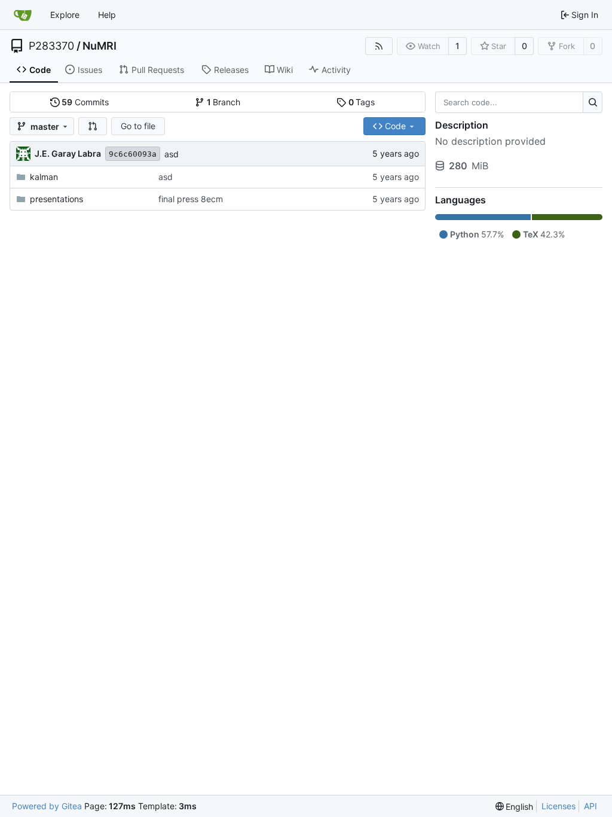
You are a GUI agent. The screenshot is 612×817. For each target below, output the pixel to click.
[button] (92, 126)
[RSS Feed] (379, 46)
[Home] (22, 15)
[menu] (514, 806)
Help (107, 15)
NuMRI (99, 46)
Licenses (558, 806)
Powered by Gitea (47, 806)
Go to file (138, 126)
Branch (224, 102)
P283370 (51, 46)
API (590, 806)
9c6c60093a (133, 154)
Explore (64, 15)
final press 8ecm (190, 199)
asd (171, 154)
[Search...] (592, 102)
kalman (44, 177)
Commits (85, 102)
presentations (56, 199)
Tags (361, 102)
